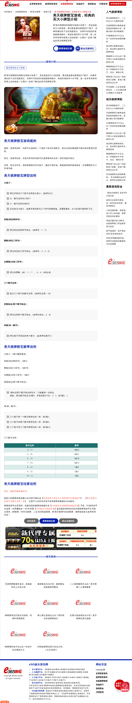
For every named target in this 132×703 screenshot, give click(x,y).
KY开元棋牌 (50, 672)
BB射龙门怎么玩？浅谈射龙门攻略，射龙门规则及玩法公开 (116, 80)
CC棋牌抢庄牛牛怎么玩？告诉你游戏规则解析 (116, 39)
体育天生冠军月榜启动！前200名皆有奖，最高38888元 (116, 203)
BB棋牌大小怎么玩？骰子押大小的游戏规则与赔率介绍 (116, 59)
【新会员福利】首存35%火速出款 (116, 194)
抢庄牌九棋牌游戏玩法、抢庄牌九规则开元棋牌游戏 (116, 49)
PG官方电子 (57, 677)
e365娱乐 (8, 12)
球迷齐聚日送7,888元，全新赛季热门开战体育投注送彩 (116, 224)
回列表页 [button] (31, 521)
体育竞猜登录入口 (117, 4)
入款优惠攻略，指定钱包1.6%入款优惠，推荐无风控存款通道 (116, 213)
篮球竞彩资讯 (51, 4)
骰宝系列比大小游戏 (15, 68)
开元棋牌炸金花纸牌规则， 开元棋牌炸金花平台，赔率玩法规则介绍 (116, 177)
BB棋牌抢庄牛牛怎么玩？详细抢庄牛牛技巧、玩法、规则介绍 (115, 69)
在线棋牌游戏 (67, 4)
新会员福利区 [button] (87, 48)
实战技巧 (80, 4)
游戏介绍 (47, 12)
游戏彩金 (92, 4)
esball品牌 (100, 670)
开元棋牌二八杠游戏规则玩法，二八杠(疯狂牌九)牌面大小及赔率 (116, 90)
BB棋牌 (79, 672)
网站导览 (101, 664)
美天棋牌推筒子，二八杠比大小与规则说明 (116, 19)
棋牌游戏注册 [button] (65, 48)
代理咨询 (103, 4)
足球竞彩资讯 (36, 4)
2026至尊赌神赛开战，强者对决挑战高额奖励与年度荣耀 (116, 241)
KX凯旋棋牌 (71, 672)
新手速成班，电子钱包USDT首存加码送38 (116, 232)
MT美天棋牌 (35, 12)
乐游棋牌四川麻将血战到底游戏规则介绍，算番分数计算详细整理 (116, 28)
